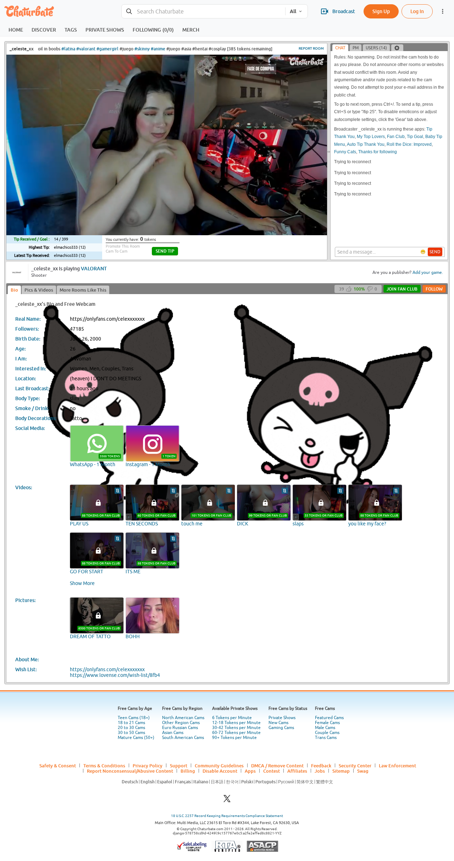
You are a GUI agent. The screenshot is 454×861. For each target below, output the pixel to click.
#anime (158, 48)
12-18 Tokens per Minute (236, 722)
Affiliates (297, 771)
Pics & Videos (38, 290)
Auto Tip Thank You (365, 144)
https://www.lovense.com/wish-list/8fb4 (115, 675)
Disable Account (220, 771)
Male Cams (325, 727)
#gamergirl (107, 48)
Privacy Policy (147, 765)
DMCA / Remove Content (277, 765)
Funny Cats (345, 151)
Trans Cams (326, 737)
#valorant (85, 48)
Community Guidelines (219, 765)
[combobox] (203, 11)
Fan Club (396, 136)
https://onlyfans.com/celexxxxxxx (107, 669)
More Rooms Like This (83, 290)
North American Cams (183, 717)
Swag (363, 771)
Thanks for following (377, 151)
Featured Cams (329, 717)
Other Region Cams (181, 722)
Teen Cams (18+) (134, 717)
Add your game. (428, 272)
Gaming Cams (281, 727)
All (293, 11)
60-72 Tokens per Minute (236, 732)
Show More (82, 583)
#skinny (142, 48)
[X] (227, 800)
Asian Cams (172, 732)
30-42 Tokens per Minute (236, 727)
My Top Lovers (371, 136)
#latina (68, 48)
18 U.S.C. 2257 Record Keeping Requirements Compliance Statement (227, 816)
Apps (250, 771)
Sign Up (381, 11)
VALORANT (94, 268)
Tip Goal (415, 136)
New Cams (278, 722)
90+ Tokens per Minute (234, 737)
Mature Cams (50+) (136, 737)
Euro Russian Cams (180, 727)
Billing (188, 771)
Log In (417, 11)
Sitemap (341, 771)
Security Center (355, 765)
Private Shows (281, 717)
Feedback (321, 765)
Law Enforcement (397, 765)
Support (178, 765)
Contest (271, 771)
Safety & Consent (57, 765)
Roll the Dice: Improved (409, 144)
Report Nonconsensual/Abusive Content (130, 771)
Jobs (320, 771)
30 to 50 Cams (131, 732)
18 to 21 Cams (131, 722)
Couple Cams (327, 732)
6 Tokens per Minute (232, 717)
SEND (435, 251)
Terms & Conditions (104, 765)
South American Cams (183, 737)
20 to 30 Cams (131, 727)
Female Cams (327, 722)
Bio (14, 290)
